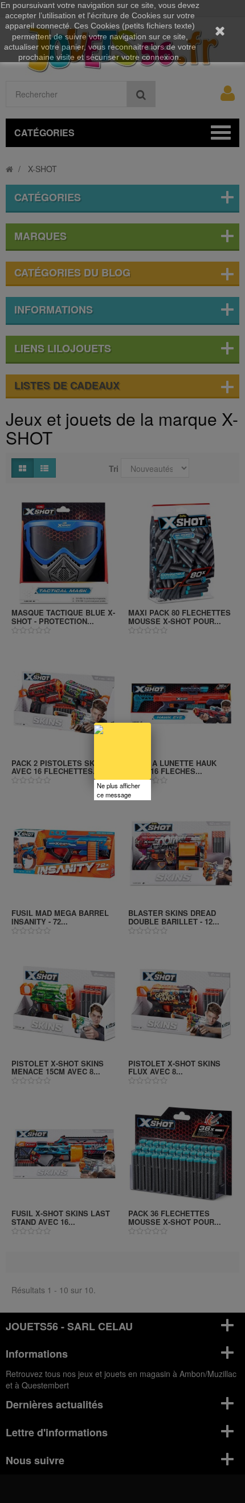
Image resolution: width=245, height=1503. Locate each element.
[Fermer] (151, 722)
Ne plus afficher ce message (118, 790)
